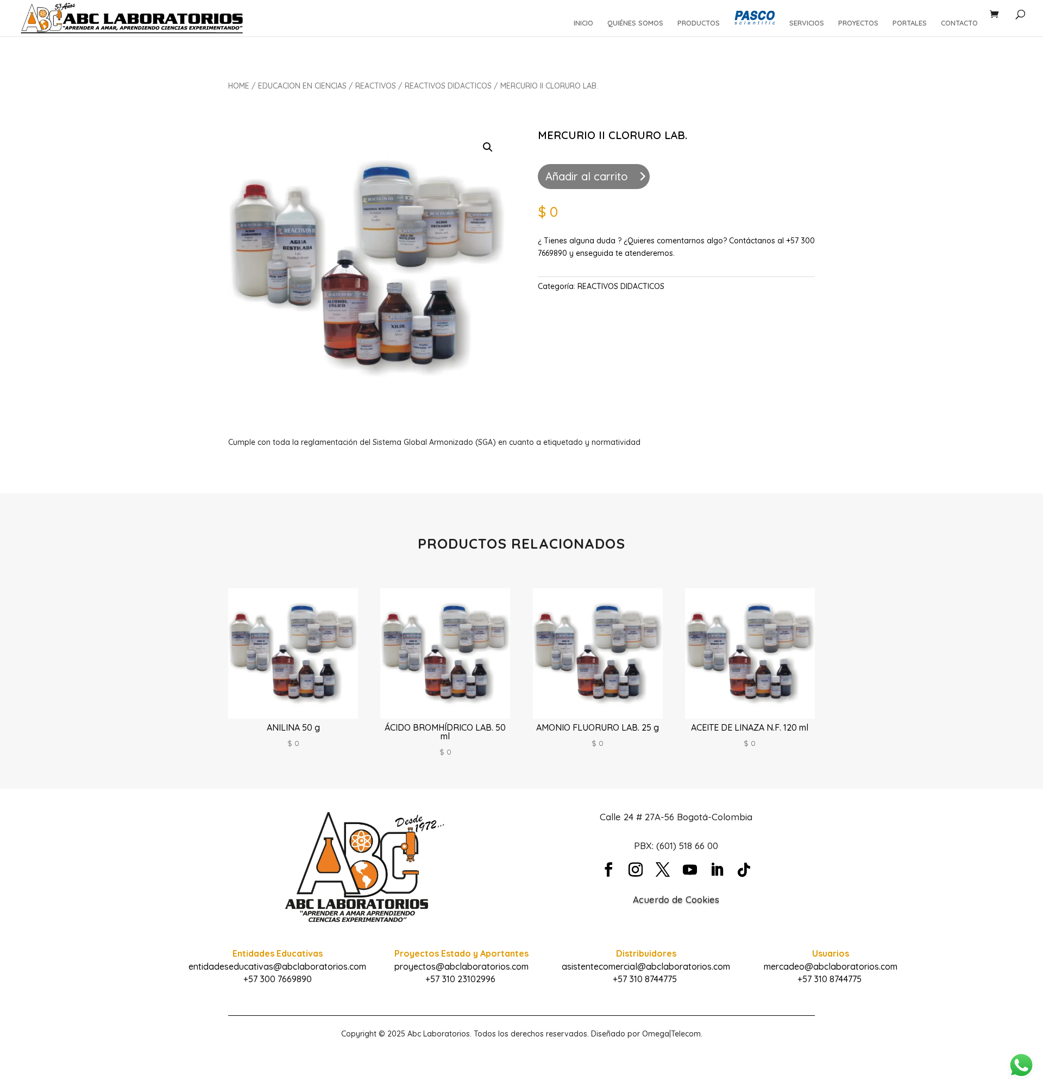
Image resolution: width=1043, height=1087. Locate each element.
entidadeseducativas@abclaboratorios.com (277, 966)
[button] (488, 147)
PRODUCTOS (698, 23)
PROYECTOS (858, 23)
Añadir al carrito (586, 176)
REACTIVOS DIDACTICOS (448, 86)
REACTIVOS (375, 86)
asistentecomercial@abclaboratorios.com (646, 966)
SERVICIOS (806, 23)
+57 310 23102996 (460, 978)
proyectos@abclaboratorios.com (461, 966)
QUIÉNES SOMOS (635, 23)
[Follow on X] (663, 870)
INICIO (583, 23)
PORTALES (910, 23)
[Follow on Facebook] (608, 870)
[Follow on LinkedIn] (717, 870)
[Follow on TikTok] (744, 870)
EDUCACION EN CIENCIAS (302, 86)
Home (238, 86)
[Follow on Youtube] (690, 870)
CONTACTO (959, 23)
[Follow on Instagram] (635, 870)
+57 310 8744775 (645, 978)
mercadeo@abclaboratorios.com (830, 966)
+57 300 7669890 (277, 978)
